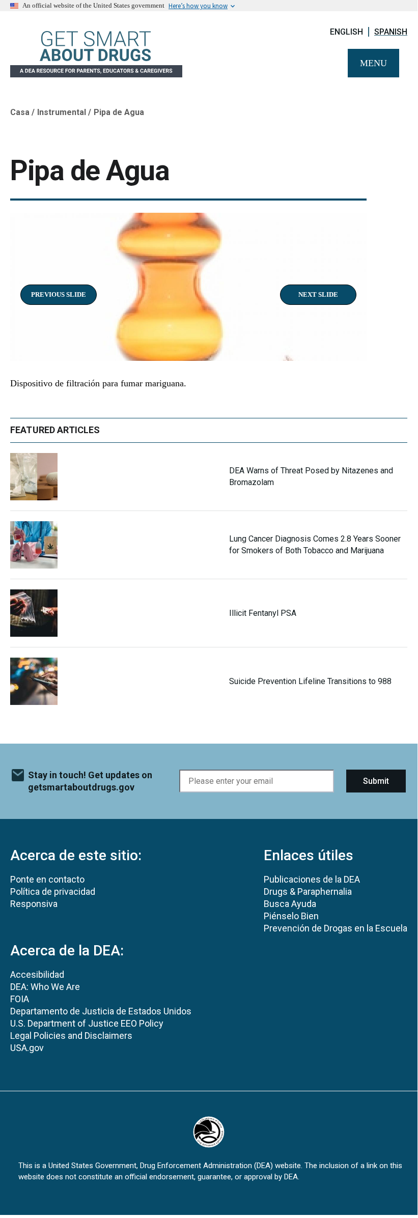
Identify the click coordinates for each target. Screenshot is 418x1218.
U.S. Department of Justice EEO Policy (86, 1023)
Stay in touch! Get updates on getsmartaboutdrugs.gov (90, 781)
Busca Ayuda (290, 903)
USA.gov (27, 1047)
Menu (373, 63)
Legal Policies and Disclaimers (71, 1035)
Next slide (318, 294)
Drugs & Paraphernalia (308, 891)
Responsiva (34, 903)
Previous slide (58, 294)
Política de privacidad (52, 891)
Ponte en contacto (47, 879)
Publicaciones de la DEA (312, 879)
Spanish (390, 32)
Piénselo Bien (291, 916)
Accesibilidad (37, 974)
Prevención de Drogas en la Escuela (335, 928)
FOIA (19, 999)
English (346, 32)
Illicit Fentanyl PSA (262, 613)
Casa (20, 112)
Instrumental (61, 112)
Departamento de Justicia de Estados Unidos (100, 1011)
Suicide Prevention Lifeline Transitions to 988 (310, 681)
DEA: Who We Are (45, 986)
